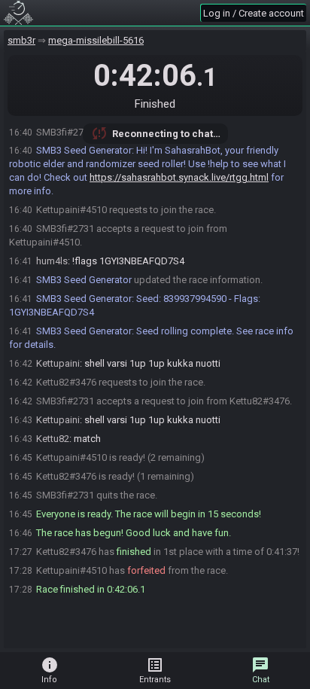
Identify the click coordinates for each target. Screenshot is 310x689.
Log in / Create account (253, 13)
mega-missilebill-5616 (96, 40)
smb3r (21, 40)
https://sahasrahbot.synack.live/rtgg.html (179, 177)
